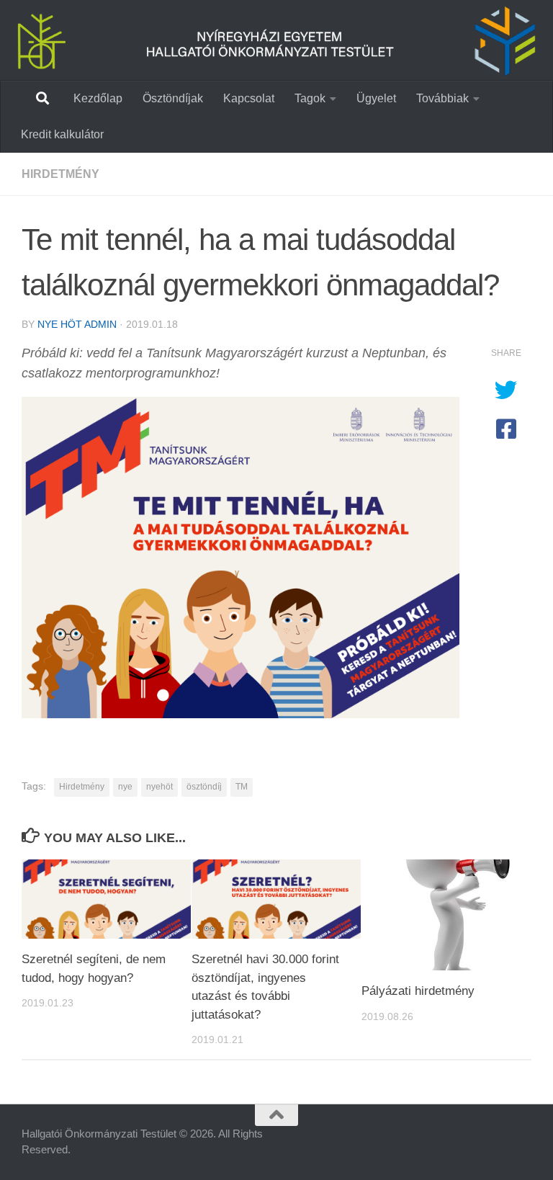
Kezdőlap (97, 98)
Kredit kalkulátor (62, 134)
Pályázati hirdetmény (418, 991)
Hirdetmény (60, 174)
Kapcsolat (248, 98)
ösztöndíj (204, 787)
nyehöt (159, 787)
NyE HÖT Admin (77, 324)
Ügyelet (376, 98)
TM (241, 787)
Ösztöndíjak (173, 98)
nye (125, 787)
